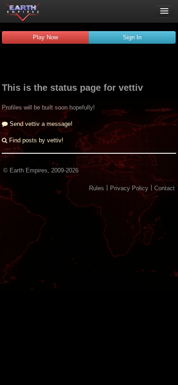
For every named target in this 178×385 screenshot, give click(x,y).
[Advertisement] (89, 64)
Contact (164, 188)
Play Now (45, 37)
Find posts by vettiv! (35, 140)
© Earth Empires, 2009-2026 (41, 170)
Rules (96, 188)
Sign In (132, 37)
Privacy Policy (129, 188)
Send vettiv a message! (40, 123)
